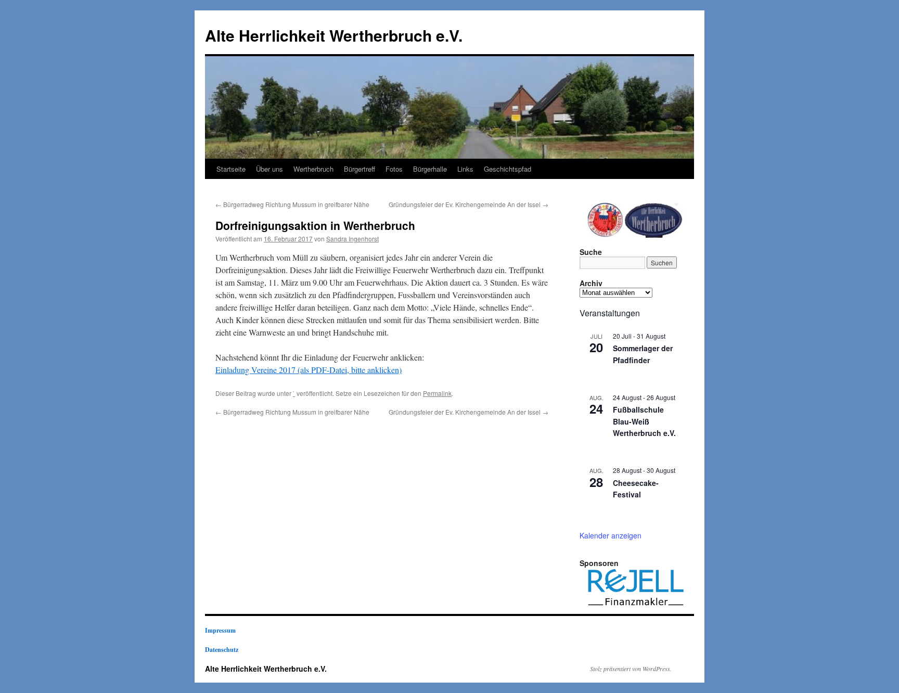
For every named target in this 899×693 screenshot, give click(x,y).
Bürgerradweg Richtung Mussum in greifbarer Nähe (292, 204)
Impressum (220, 630)
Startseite (231, 169)
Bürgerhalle (430, 169)
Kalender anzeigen (610, 535)
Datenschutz (221, 649)
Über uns (269, 169)
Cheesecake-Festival (636, 489)
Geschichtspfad (507, 169)
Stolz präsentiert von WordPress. (631, 668)
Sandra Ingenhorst (352, 238)
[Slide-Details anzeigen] (636, 588)
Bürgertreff (359, 169)
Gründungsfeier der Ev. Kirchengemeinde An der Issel (468, 204)
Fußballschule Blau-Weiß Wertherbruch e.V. (644, 421)
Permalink (437, 393)
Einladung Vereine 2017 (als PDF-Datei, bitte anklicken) (308, 369)
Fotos (394, 169)
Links (465, 169)
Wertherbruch (313, 169)
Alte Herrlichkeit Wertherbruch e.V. (334, 35)
